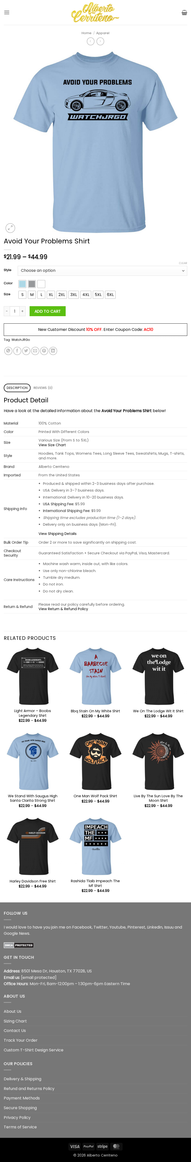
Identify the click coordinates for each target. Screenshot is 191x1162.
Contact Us (15, 1030)
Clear (183, 263)
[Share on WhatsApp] (8, 351)
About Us (12, 1011)
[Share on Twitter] (26, 351)
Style (7, 270)
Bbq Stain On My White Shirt (95, 711)
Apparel (102, 33)
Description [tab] (17, 388)
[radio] (22, 284)
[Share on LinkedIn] (53, 351)
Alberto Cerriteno (102, 1155)
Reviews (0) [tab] (43, 388)
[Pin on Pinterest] (44, 351)
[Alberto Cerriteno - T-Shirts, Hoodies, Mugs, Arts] (95, 12)
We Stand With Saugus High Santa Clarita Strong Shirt (32, 798)
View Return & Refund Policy (63, 608)
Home (87, 33)
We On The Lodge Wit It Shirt (158, 711)
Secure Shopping (20, 1108)
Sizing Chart (15, 1021)
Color (8, 283)
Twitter (101, 927)
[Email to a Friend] (35, 351)
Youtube (117, 927)
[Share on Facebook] (17, 351)
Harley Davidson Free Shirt (33, 881)
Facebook (82, 927)
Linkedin (154, 927)
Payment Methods (22, 1098)
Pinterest (136, 927)
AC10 (148, 329)
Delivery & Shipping (22, 1079)
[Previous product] (100, 41)
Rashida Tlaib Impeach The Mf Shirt (95, 883)
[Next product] (91, 41)
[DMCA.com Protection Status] (19, 945)
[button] (7, 12)
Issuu (169, 927)
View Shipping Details (58, 533)
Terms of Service (20, 1127)
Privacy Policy (17, 1117)
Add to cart (48, 311)
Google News (16, 933)
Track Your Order (21, 1040)
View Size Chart (52, 444)
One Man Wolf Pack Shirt (95, 796)
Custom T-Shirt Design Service (33, 1050)
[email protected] (38, 977)
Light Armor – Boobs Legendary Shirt (32, 713)
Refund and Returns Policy (29, 1088)
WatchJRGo (20, 340)
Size (7, 294)
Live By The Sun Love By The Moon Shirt (158, 798)
